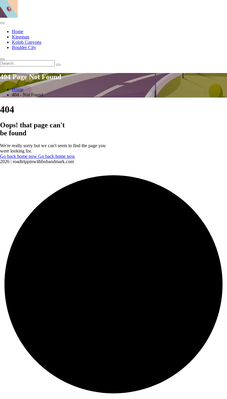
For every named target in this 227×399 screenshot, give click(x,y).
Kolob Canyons (26, 42)
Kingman (20, 36)
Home (17, 31)
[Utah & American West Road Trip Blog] (9, 16)
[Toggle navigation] (2, 23)
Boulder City (24, 47)
